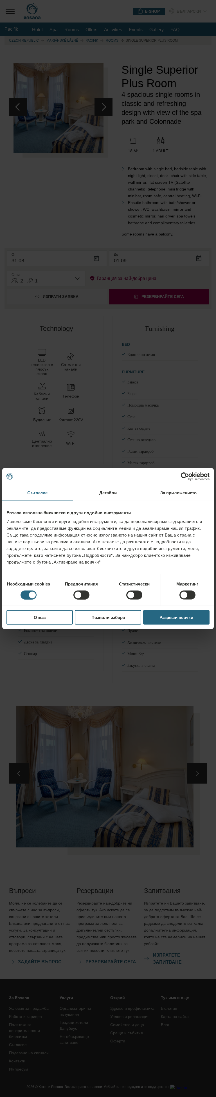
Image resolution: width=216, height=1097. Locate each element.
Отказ (40, 617)
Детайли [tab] (108, 492)
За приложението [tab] (178, 492)
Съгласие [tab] (37, 492)
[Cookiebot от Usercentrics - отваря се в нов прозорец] (185, 476)
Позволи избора (108, 617)
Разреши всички (176, 617)
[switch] (81, 594)
